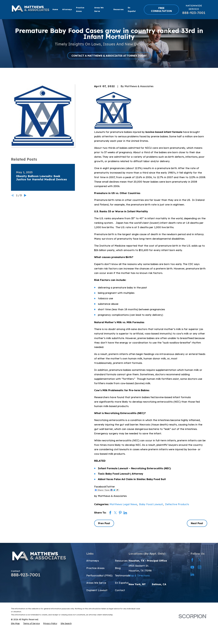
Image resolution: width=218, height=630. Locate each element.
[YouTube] (192, 567)
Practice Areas (95, 568)
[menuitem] (15, 623)
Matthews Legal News (123, 504)
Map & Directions (139, 575)
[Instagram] (199, 567)
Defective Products (177, 504)
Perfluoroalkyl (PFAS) (99, 575)
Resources (121, 560)
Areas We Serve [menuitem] (99, 9)
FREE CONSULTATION (161, 9)
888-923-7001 (193, 13)
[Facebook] (192, 560)
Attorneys (92, 560)
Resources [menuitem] (118, 9)
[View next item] (25, 195)
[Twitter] (199, 560)
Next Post (197, 523)
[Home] (30, 9)
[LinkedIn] (192, 574)
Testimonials (122, 575)
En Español (121, 582)
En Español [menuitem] (132, 9)
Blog (118, 568)
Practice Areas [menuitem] (80, 9)
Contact (120, 590)
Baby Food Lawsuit (151, 504)
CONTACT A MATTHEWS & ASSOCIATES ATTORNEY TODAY (109, 55)
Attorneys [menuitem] (67, 9)
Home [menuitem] (55, 9)
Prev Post (104, 523)
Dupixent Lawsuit (97, 590)
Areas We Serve (96, 582)
